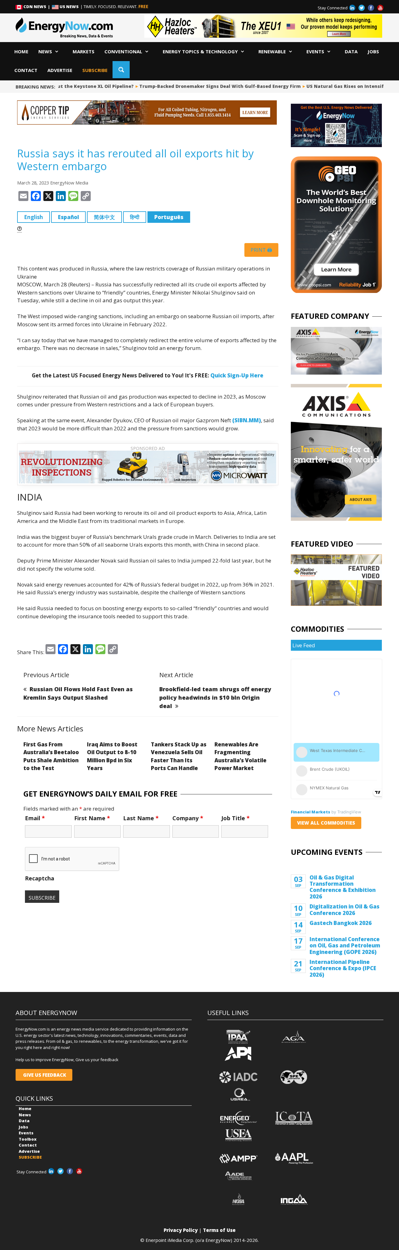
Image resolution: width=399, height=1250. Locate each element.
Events (315, 51)
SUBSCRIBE (95, 70)
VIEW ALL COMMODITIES (326, 823)
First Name (92, 818)
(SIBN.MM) (246, 420)
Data (351, 51)
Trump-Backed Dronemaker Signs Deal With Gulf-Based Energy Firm (212, 86)
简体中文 (104, 217)
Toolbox (27, 1139)
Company (187, 818)
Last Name (141, 818)
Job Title (235, 818)
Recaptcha (39, 878)
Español (68, 217)
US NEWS (69, 6)
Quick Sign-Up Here (236, 375)
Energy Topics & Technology (200, 51)
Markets (83, 51)
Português (168, 217)
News (45, 51)
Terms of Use (219, 1230)
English (33, 217)
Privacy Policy (181, 1230)
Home (21, 51)
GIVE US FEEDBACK (44, 1075)
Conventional (123, 51)
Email (35, 818)
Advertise (59, 70)
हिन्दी (134, 217)
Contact (25, 70)
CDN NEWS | (37, 6)
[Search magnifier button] (121, 69)
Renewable (272, 51)
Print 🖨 (261, 250)
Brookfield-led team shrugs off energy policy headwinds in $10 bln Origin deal (215, 697)
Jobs (373, 51)
